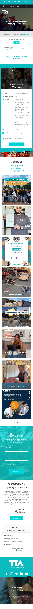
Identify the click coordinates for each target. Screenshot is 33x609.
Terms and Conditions (13, 601)
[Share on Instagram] (11, 573)
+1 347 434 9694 (16, 590)
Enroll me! (26, 34)
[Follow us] (21, 573)
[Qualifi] (16, 511)
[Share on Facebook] (6, 573)
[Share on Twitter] (16, 573)
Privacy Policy (21, 601)
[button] (16, 190)
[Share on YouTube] (26, 573)
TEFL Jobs (6, 47)
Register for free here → (16, 3)
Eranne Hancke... (9, 535)
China (11, 47)
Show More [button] (16, 423)
